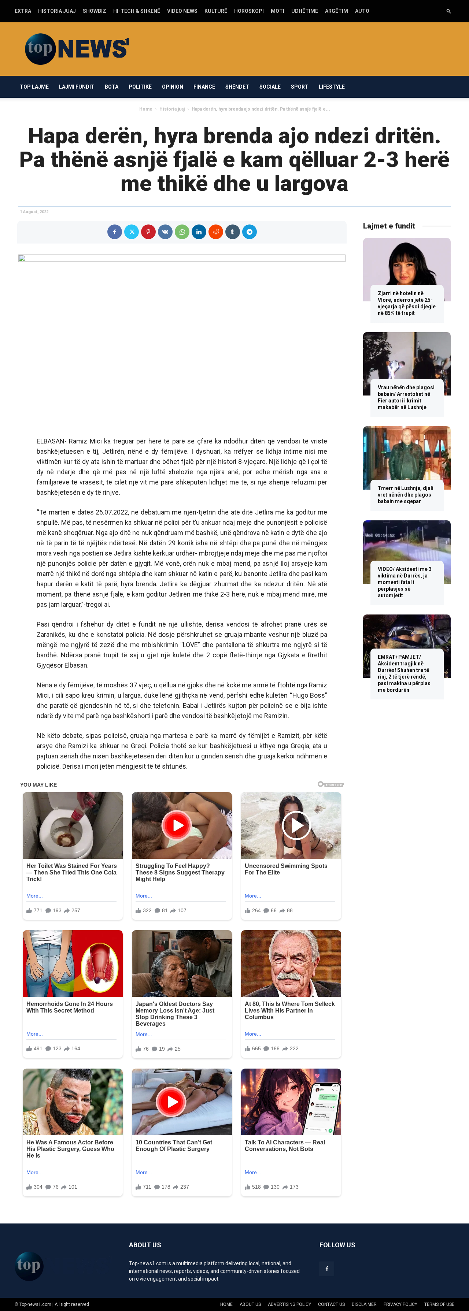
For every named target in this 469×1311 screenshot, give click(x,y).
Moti (277, 11)
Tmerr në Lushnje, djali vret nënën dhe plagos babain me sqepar (405, 494)
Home (145, 109)
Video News (182, 11)
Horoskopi (249, 11)
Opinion (172, 87)
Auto (362, 11)
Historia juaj (57, 11)
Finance (204, 87)
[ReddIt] (215, 231)
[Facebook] (114, 231)
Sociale (270, 87)
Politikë (140, 87)
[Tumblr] (232, 231)
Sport (300, 87)
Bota (111, 87)
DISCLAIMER (364, 1304)
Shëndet (237, 87)
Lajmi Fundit (77, 87)
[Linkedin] (199, 231)
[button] (448, 11)
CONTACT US (331, 1304)
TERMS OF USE (439, 1304)
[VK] (165, 231)
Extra (23, 11)
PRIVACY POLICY (400, 1304)
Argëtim (336, 11)
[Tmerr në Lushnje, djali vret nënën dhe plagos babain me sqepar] (407, 458)
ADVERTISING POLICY (289, 1304)
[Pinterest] (148, 231)
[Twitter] (131, 231)
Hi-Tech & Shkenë (136, 11)
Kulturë (215, 11)
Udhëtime (304, 11)
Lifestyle (332, 87)
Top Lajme (34, 87)
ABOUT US (250, 1304)
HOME (226, 1304)
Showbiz (94, 11)
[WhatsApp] (182, 231)
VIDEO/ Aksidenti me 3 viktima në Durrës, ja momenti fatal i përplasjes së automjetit (405, 582)
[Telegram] (249, 231)
